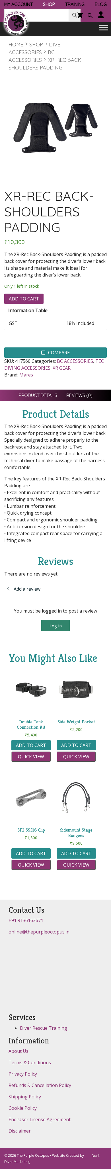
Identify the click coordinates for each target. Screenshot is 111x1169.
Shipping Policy (25, 1097)
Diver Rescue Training (43, 1028)
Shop (36, 44)
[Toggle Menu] (103, 27)
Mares (26, 375)
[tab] (38, 395)
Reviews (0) (79, 395)
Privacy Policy (23, 1074)
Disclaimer (20, 1131)
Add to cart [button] (31, 745)
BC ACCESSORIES (75, 361)
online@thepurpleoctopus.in (39, 932)
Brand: (11, 375)
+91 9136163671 (26, 920)
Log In (56, 625)
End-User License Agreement (40, 1119)
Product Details (38, 395)
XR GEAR (62, 368)
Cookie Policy (23, 1108)
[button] (90, 16)
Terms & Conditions (30, 1062)
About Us (18, 1051)
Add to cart (24, 299)
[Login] (101, 15)
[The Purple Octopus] (16, 23)
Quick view (31, 757)
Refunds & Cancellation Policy (40, 1085)
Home (16, 44)
